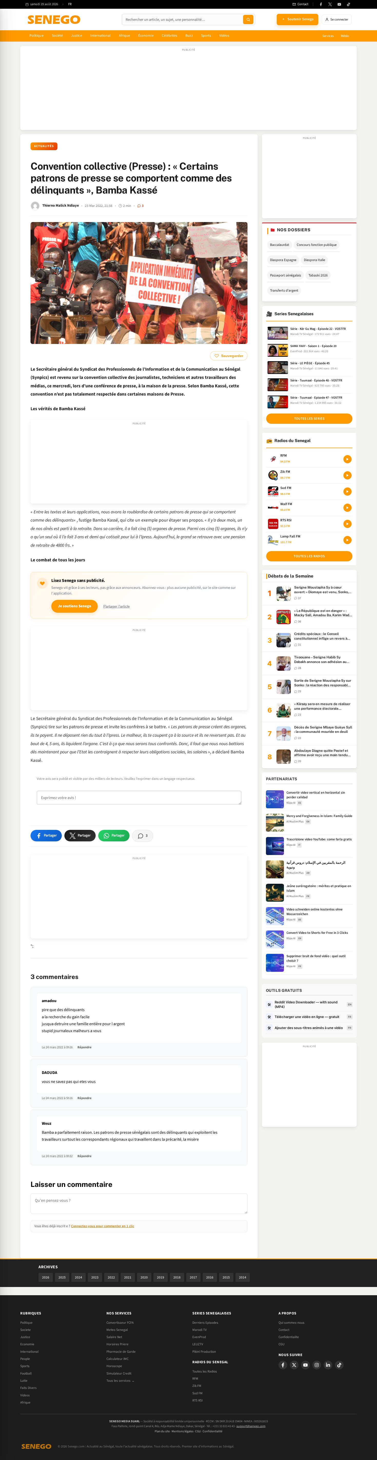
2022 (111, 1277)
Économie (146, 35)
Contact (284, 1330)
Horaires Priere (117, 1344)
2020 (144, 1277)
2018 (177, 1277)
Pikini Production (204, 1351)
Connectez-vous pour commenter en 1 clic (102, 1226)
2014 (242, 1277)
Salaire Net (114, 1337)
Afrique (124, 35)
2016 (209, 1277)
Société (57, 35)
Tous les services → (120, 1380)
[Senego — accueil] (54, 19)
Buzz (189, 35)
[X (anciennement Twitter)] (330, 4)
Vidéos (224, 35)
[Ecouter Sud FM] (347, 491)
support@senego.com (250, 1426)
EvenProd (199, 1337)
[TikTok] (348, 4)
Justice (76, 35)
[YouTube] (339, 4)
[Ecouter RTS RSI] (347, 524)
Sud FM (197, 1393)
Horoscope (114, 1366)
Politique (36, 35)
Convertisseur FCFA (120, 1322)
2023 (94, 1277)
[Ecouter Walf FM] (347, 508)
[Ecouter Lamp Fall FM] (347, 540)
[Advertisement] (188, 91)
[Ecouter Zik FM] (347, 475)
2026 (45, 1277)
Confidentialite (289, 1337)
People (25, 1359)
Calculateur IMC (117, 1359)
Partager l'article (116, 606)
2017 (193, 1277)
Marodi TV (199, 1330)
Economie (27, 1344)
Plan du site (162, 1431)
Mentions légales (182, 1431)
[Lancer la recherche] (248, 19)
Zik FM (196, 1386)
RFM (195, 1378)
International (100, 35)
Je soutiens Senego (74, 606)
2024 (78, 1277)
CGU (281, 1344)
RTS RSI (197, 1400)
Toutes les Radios (204, 1371)
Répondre (84, 1047)
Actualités (44, 146)
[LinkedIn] (328, 1365)
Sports (206, 35)
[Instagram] (316, 1365)
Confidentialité (212, 1431)
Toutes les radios (309, 556)
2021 (127, 1277)
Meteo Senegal (117, 1330)
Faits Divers (28, 1388)
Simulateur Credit (118, 1373)
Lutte (23, 1380)
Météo (345, 36)
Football (26, 1373)
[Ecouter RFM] (347, 459)
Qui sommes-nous (291, 1322)
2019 (160, 1277)
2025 (62, 1277)
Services (328, 36)
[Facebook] (321, 4)
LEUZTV (197, 1344)
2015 (226, 1277)
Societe (25, 1330)
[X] (294, 1365)
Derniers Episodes (205, 1322)
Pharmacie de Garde (121, 1351)
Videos (25, 1395)
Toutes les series (309, 418)
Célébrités (169, 35)
